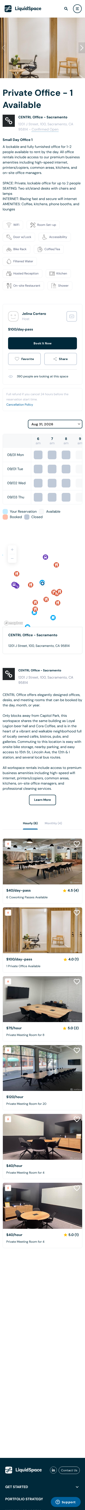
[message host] (71, 316)
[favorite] (24, 359)
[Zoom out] (12, 558)
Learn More (42, 800)
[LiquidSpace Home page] (23, 8)
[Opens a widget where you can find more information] (66, 1502)
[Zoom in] (12, 549)
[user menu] (77, 8)
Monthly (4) (53, 823)
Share (63, 359)
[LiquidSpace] (23, 1470)
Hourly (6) (30, 823)
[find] (66, 8)
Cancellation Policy (19, 405)
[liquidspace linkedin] (53, 1470)
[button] (81, 47)
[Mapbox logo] (13, 623)
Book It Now (42, 343)
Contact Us (69, 1470)
